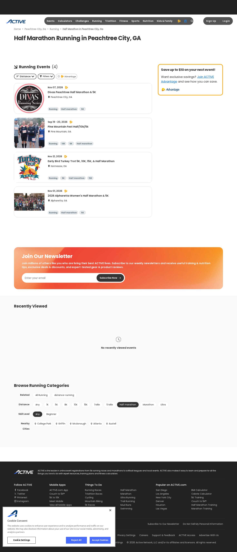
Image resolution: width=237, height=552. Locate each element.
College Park (44, 423)
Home (17, 29)
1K (47, 404)
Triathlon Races (93, 493)
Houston (160, 505)
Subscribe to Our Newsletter (163, 524)
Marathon (148, 404)
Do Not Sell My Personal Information (203, 524)
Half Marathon (128, 490)
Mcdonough (79, 423)
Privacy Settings (126, 535)
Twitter (21, 493)
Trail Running (127, 501)
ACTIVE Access (187, 535)
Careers (143, 535)
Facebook (22, 490)
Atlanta (97, 423)
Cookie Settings (21, 540)
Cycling (89, 497)
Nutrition (148, 21)
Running (97, 21)
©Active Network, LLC (142, 542)
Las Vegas (161, 508)
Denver (160, 501)
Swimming (126, 508)
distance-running (64, 395)
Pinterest (22, 497)
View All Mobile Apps (60, 505)
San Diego (161, 490)
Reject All (76, 540)
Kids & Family (164, 21)
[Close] (110, 510)
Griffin (61, 423)
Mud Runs (125, 505)
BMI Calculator (199, 490)
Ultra (163, 404)
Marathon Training (201, 508)
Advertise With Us (209, 535)
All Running (41, 395)
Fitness (123, 21)
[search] (192, 21)
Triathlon (110, 21)
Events (50, 21)
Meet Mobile (56, 501)
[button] (46, 76)
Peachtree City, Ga (35, 29)
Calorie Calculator (201, 493)
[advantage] (179, 21)
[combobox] (25, 76)
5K (56, 404)
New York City (163, 497)
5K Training (197, 497)
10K (75, 404)
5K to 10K (54, 497)
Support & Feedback (163, 535)
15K (85, 404)
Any (37, 404)
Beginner (51, 414)
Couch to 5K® (57, 493)
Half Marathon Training (204, 505)
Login (226, 21)
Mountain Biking (94, 501)
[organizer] (185, 21)
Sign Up (211, 21)
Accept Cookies (100, 540)
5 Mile (110, 404)
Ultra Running (127, 497)
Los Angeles (162, 493)
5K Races (90, 505)
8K (65, 404)
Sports (135, 21)
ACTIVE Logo (21, 470)
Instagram (23, 501)
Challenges (82, 21)
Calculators (65, 21)
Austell (112, 423)
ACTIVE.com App (58, 490)
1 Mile (97, 404)
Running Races (93, 490)
